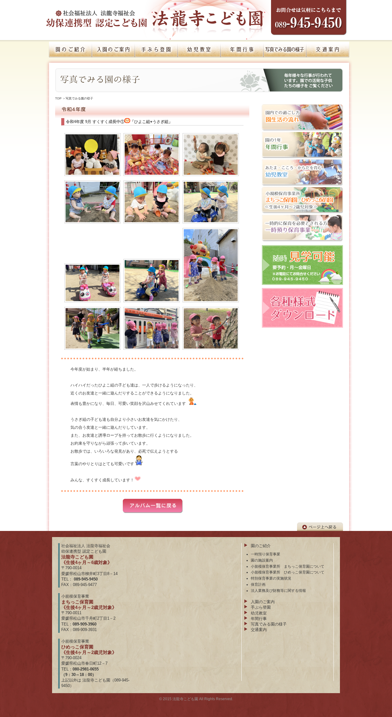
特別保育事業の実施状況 (271, 578)
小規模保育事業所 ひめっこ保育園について (287, 572)
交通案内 (259, 629)
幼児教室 (259, 613)
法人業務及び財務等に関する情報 (278, 590)
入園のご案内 (263, 601)
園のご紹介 (261, 545)
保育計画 (258, 584)
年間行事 (259, 618)
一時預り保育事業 (265, 554)
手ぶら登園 (261, 607)
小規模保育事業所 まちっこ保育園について (287, 566)
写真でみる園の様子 (79, 98)
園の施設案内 (262, 560)
